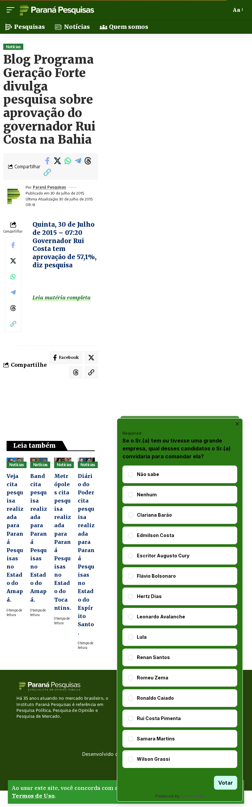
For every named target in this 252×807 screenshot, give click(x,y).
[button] (12, 10)
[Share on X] (57, 160)
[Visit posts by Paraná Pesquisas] (13, 196)
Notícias (13, 46)
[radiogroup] (179, 617)
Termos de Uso (33, 795)
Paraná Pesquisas (49, 187)
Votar (225, 782)
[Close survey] (237, 424)
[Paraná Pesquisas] (56, 10)
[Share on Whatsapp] (67, 160)
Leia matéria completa (61, 297)
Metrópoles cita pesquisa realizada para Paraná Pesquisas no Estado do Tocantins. (62, 542)
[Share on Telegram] (77, 160)
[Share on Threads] (88, 160)
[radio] (130, 474)
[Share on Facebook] (47, 160)
